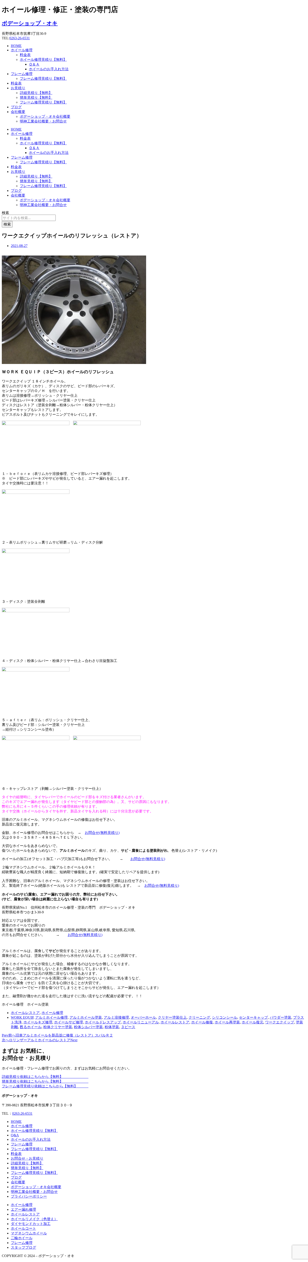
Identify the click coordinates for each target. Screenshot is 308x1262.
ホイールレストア (25, 1013)
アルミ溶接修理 (116, 1017)
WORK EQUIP (22, 1017)
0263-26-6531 (19, 38)
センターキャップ (253, 1017)
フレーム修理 (21, 74)
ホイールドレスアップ (103, 1022)
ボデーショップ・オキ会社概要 (45, 116)
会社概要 (18, 112)
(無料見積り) (109, 833)
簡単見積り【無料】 (36, 97)
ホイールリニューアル (141, 1022)
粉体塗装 (112, 1027)
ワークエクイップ (279, 1022)
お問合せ (92, 833)
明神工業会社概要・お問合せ (43, 121)
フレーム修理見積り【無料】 (43, 78)
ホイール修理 (21, 50)
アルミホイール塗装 (85, 1017)
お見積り (18, 88)
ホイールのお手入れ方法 (49, 69)
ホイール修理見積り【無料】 (43, 59)
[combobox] (29, 218)
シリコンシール (224, 1017)
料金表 (25, 55)
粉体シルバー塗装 (88, 1027)
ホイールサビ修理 (68, 1022)
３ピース (128, 1027)
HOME (16, 46)
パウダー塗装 (280, 1017)
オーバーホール (143, 1017)
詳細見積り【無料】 (36, 93)
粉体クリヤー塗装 (57, 1027)
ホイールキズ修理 (37, 1022)
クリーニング (199, 1017)
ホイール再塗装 (227, 1022)
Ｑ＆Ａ (34, 64)
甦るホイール (30, 1027)
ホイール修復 (202, 1022)
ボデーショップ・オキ (30, 23)
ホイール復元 (252, 1022)
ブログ (16, 107)
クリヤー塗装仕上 (172, 1017)
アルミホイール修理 (51, 1017)
